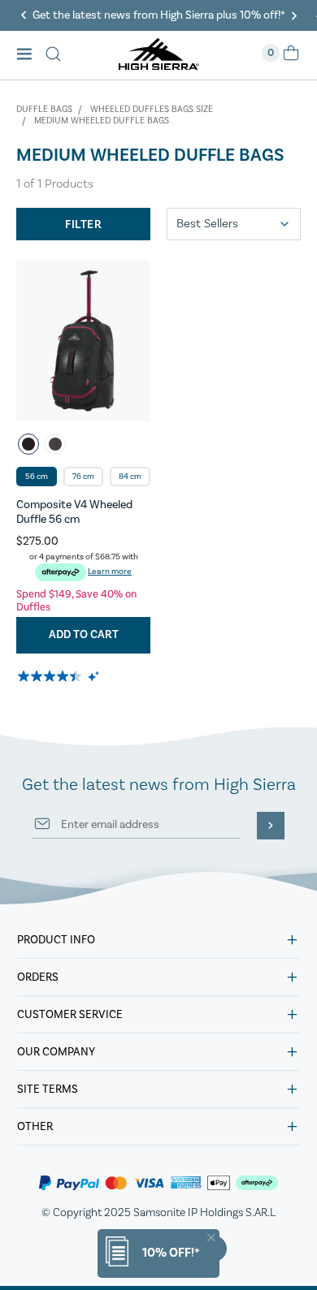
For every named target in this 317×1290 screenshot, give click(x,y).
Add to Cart (84, 635)
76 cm (83, 476)
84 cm (130, 476)
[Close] (211, 1237)
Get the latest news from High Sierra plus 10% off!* (159, 15)
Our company (56, 1052)
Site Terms (47, 1089)
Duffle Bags (44, 109)
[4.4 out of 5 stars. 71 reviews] (50, 676)
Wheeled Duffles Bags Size (151, 109)
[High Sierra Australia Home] (159, 65)
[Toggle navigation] (28, 55)
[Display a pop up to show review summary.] (95, 676)
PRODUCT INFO (56, 940)
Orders (38, 977)
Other (35, 1127)
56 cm (36, 476)
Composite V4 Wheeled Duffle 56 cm (74, 512)
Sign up (270, 825)
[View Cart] (291, 58)
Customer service (70, 1014)
